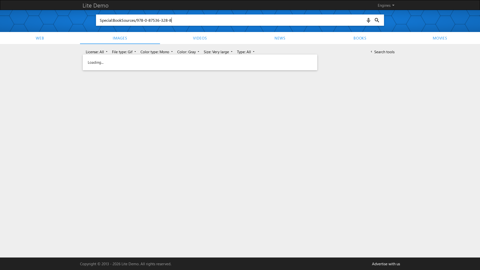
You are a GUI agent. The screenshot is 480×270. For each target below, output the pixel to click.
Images (120, 38)
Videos (200, 38)
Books (360, 38)
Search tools (382, 51)
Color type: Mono (157, 51)
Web (40, 38)
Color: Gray (188, 51)
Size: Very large (219, 51)
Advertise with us (386, 263)
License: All (97, 51)
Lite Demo (95, 5)
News (280, 38)
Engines (387, 5)
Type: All (246, 51)
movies (440, 38)
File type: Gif (124, 51)
